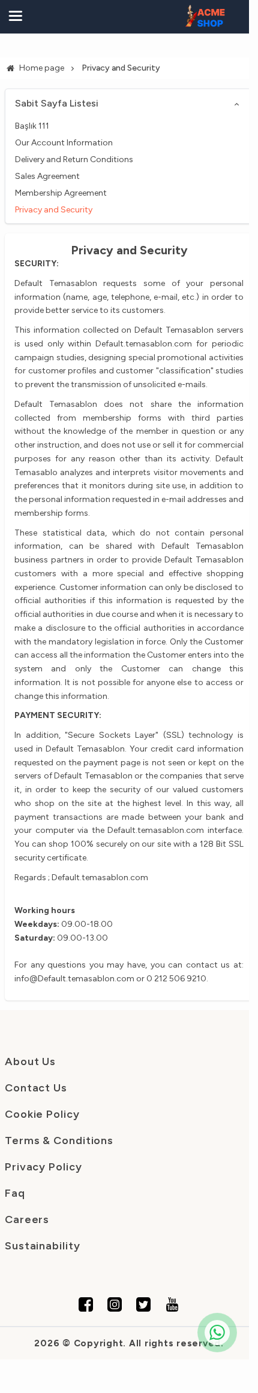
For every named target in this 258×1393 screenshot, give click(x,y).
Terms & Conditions (59, 1140)
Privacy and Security (53, 210)
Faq (15, 1193)
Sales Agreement (47, 176)
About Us (30, 1061)
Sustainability (42, 1245)
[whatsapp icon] (217, 1332)
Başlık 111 (32, 126)
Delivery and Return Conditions (74, 159)
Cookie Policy (42, 1114)
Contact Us (36, 1087)
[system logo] (205, 17)
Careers (27, 1219)
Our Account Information (64, 143)
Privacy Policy (43, 1166)
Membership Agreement (61, 193)
